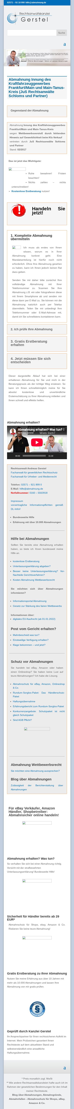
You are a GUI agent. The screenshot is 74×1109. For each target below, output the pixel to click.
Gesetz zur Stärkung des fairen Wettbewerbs (37, 606)
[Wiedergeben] (11, 455)
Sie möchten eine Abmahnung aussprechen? (35, 770)
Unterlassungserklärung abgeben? (32, 566)
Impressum (17, 501)
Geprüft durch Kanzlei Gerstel (29, 1031)
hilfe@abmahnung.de (31, 488)
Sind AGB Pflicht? (22, 720)
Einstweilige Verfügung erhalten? (31, 640)
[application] (37, 442)
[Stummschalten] (57, 455)
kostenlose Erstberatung (26, 561)
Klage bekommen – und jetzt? (29, 645)
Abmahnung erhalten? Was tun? (31, 858)
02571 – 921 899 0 (31, 484)
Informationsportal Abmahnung (29, 601)
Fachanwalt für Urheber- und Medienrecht (34, 476)
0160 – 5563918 (38, 492)
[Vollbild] (62, 455)
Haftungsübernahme (24, 701)
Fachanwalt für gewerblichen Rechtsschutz (34, 472)
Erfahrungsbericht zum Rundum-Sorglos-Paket (38, 706)
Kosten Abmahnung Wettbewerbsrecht (34, 579)
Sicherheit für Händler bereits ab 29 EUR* (33, 918)
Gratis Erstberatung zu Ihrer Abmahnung (37, 973)
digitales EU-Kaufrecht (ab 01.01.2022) (34, 619)
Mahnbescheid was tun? (26, 635)
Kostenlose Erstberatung (26, 191)
